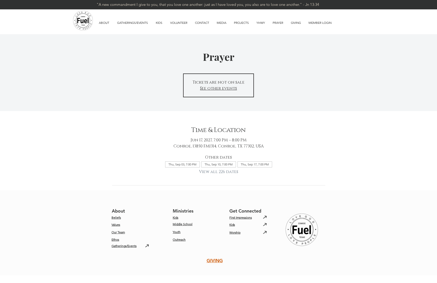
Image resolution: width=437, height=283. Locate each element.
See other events (218, 88)
